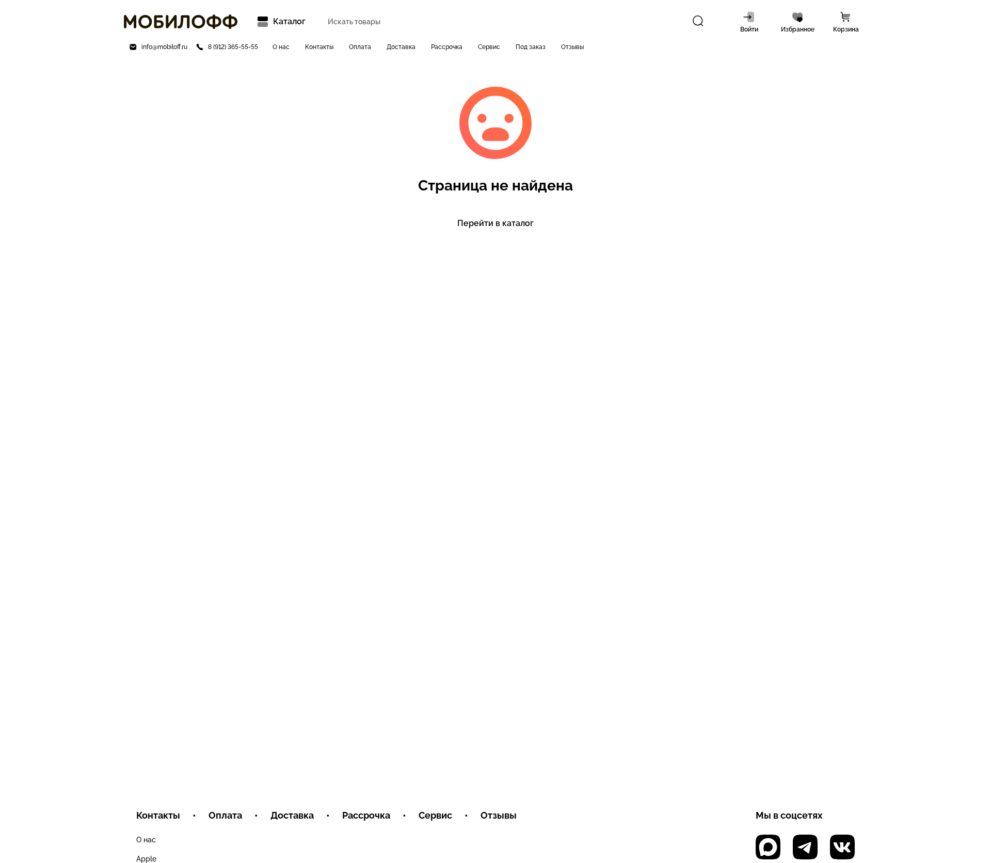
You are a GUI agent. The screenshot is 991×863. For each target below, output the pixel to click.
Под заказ (531, 47)
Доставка (401, 47)
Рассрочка (446, 47)
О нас (281, 47)
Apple (146, 859)
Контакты (319, 47)
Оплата (360, 47)
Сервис (489, 47)
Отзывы (572, 47)
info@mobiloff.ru (164, 47)
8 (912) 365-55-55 (233, 47)
